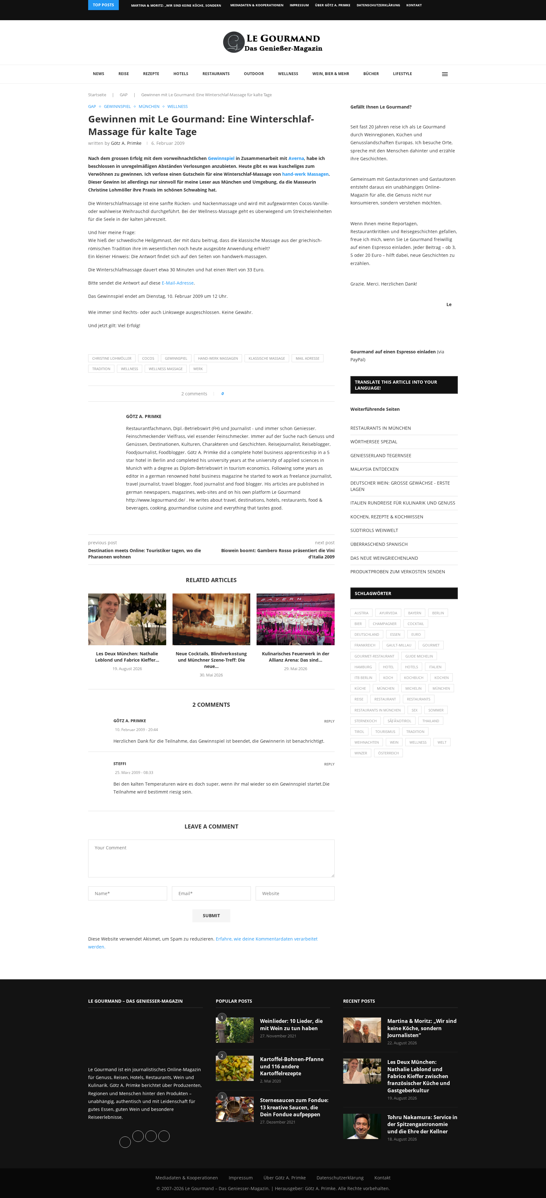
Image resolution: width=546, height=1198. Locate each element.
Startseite (97, 94)
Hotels (180, 73)
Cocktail (416, 623)
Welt (442, 742)
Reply (329, 721)
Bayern (414, 613)
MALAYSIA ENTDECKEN (374, 469)
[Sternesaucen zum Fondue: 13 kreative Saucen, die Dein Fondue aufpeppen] (235, 1109)
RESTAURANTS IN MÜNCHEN (380, 428)
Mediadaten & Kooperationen (256, 5)
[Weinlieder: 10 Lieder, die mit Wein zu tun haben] (235, 1030)
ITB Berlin (363, 677)
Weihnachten (367, 742)
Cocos (148, 358)
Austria (361, 613)
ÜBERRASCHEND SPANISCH (379, 544)
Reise (123, 73)
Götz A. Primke (126, 143)
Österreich (388, 753)
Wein (394, 742)
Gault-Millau (398, 645)
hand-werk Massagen (305, 174)
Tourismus (385, 731)
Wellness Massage (166, 368)
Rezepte (151, 73)
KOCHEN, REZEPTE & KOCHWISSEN (386, 517)
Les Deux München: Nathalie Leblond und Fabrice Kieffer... (127, 657)
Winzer (361, 753)
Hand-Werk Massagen (218, 358)
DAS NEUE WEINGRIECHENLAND (384, 558)
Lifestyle (402, 73)
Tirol (359, 731)
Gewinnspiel (221, 158)
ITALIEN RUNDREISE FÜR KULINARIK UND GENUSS (402, 503)
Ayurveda (388, 613)
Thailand (430, 720)
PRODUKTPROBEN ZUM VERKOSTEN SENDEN (397, 572)
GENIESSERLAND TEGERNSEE (380, 455)
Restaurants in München (378, 710)
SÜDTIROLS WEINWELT (374, 530)
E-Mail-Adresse (178, 283)
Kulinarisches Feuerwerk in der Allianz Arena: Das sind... (295, 657)
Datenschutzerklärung (378, 5)
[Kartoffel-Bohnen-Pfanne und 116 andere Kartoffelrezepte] (235, 1068)
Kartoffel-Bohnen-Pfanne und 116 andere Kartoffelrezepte (292, 1066)
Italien (435, 666)
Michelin (413, 688)
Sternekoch (366, 720)
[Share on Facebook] (231, 394)
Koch (388, 677)
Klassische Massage (267, 358)
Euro (416, 634)
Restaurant (385, 699)
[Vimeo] (423, 15)
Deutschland (367, 634)
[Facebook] (416, 15)
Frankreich (365, 645)
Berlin (438, 613)
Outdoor (254, 73)
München (385, 688)
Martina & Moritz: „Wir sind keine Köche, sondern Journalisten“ (422, 1028)
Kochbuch (413, 677)
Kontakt (414, 5)
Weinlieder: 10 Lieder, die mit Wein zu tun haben (291, 1024)
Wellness (288, 73)
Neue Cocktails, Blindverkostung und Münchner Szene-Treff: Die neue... (211, 660)
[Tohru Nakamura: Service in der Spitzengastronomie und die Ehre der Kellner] (362, 1126)
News (98, 73)
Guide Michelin (419, 656)
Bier (358, 623)
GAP (124, 94)
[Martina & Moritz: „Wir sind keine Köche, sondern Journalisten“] (362, 1030)
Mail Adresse (307, 358)
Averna (296, 158)
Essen (395, 634)
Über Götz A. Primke (332, 5)
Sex (414, 710)
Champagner (385, 623)
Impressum (299, 5)
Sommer (436, 710)
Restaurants (216, 73)
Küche (360, 688)
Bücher (371, 73)
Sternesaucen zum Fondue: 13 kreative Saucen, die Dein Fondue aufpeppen (294, 1107)
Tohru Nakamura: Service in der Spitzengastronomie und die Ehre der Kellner (422, 1124)
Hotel (388, 666)
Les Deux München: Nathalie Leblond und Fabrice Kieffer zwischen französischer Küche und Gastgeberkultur (418, 1076)
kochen (441, 677)
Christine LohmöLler (111, 358)
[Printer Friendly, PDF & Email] (118, 339)
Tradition (101, 368)
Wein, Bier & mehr (330, 73)
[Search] (455, 74)
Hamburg (363, 666)
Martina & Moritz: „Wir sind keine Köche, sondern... (177, 5)
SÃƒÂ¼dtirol (399, 720)
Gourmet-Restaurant (374, 656)
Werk (198, 368)
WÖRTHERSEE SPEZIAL (373, 442)
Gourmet (431, 645)
